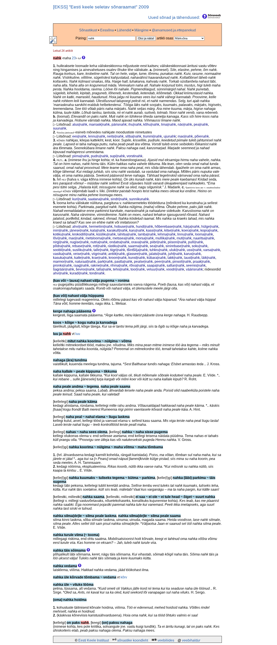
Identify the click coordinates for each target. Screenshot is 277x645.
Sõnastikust (88, 30)
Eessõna (107, 30)
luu (77, 334)
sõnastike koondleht (132, 640)
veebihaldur (191, 640)
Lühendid (124, 30)
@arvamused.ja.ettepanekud (174, 30)
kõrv (124, 577)
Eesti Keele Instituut (93, 640)
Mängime (141, 30)
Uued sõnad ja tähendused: (174, 17)
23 (74, 58)
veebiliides (166, 640)
